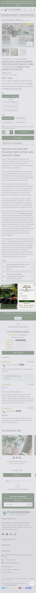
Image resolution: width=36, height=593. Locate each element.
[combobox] (20, 298)
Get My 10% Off (26, 301)
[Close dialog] (34, 284)
